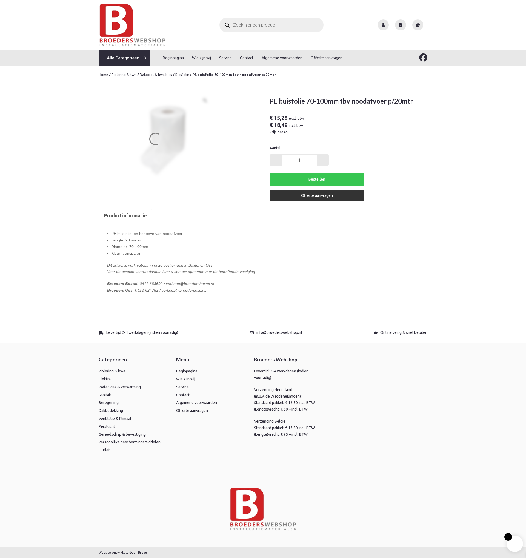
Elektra (105, 379)
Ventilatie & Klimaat (115, 418)
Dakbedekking (111, 410)
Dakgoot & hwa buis (156, 74)
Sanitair (105, 395)
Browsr (143, 552)
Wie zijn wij (201, 58)
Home (103, 74)
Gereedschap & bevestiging (122, 434)
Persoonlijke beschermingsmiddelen (130, 442)
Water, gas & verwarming (120, 387)
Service (225, 58)
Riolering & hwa (124, 74)
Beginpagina (173, 58)
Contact (246, 58)
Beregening (109, 402)
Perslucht (107, 426)
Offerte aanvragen (326, 58)
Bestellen (316, 179)
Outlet (104, 450)
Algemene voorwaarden (282, 58)
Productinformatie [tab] (125, 215)
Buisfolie (182, 74)
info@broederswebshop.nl (279, 332)
